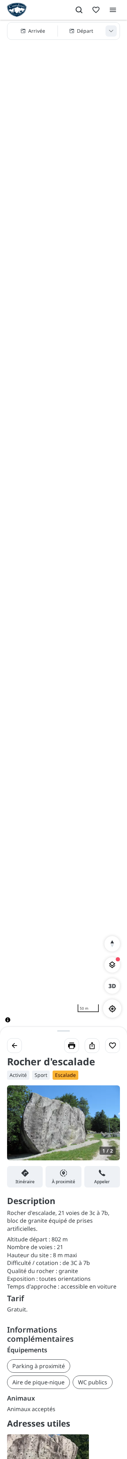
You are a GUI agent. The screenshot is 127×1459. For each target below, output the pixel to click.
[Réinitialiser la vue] (112, 944)
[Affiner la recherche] (111, 31)
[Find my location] (112, 1009)
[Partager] (92, 1045)
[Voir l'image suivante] (107, 1126)
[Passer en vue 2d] (112, 986)
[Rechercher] (79, 10)
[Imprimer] (71, 1045)
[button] (63, 31)
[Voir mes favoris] (96, 10)
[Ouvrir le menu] (113, 10)
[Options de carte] (112, 965)
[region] (63, 527)
